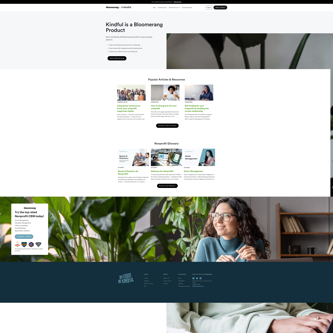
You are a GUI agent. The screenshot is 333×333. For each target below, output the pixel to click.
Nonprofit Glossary (187, 7)
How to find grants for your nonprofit (164, 107)
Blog (154, 7)
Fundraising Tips (162, 7)
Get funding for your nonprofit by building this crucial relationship (197, 108)
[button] (174, 7)
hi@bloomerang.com (198, 286)
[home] (118, 7)
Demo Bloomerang (117, 58)
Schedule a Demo (24, 236)
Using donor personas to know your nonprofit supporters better (128, 108)
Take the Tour (178, 2)
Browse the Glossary (167, 186)
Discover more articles (167, 125)
